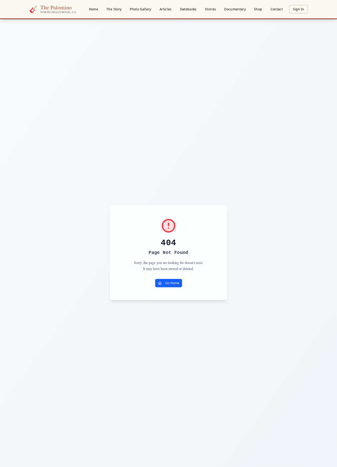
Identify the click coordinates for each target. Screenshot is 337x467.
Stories (210, 9)
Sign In (298, 9)
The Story (114, 9)
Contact (277, 9)
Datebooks (188, 9)
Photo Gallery (140, 9)
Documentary (235, 9)
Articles (166, 9)
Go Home (172, 283)
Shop (258, 9)
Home (93, 9)
